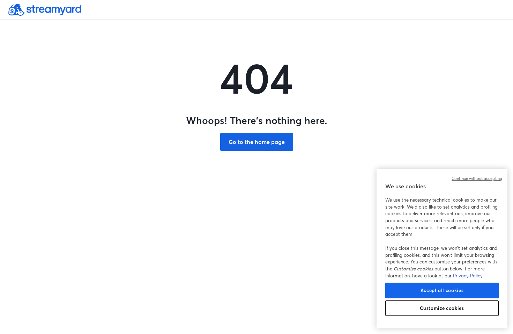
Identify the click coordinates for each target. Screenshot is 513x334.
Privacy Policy (468, 276)
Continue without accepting (477, 178)
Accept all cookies (442, 290)
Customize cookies (442, 308)
